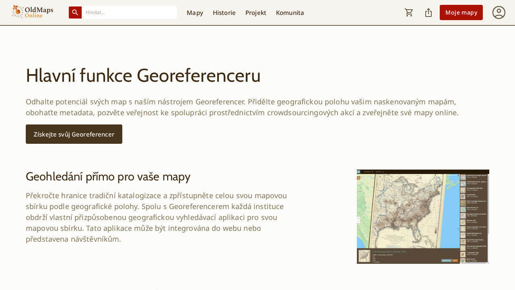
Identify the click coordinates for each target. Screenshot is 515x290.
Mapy (195, 12)
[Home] (32, 12)
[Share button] (428, 12)
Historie (224, 12)
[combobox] (129, 12)
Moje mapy (461, 12)
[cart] (409, 12)
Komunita (290, 12)
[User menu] (499, 12)
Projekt (255, 12)
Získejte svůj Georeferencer (74, 134)
